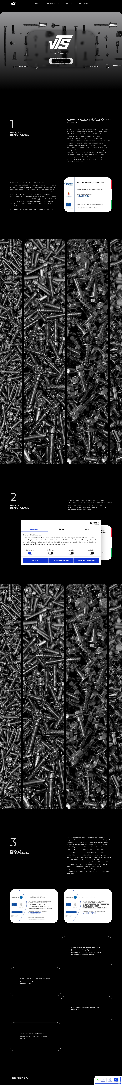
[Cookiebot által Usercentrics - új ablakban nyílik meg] (91, 523)
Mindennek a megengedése (86, 560)
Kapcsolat (62, 8)
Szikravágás (53, 4)
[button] (119, 1077)
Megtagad (35, 560)
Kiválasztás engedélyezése (61, 560)
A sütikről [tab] (88, 529)
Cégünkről (84, 4)
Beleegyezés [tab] (34, 529)
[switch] (50, 553)
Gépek (69, 4)
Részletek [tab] (61, 529)
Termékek (35, 4)
